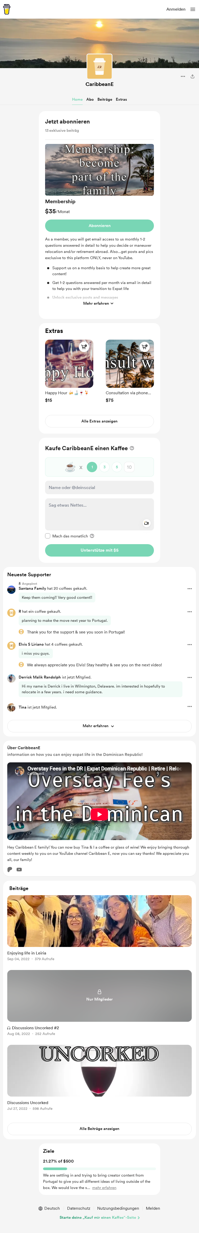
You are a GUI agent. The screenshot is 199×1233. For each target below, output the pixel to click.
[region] (99, 215)
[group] (99, 226)
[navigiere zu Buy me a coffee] (6, 9)
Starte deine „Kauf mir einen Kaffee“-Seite (98, 1217)
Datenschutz (78, 1208)
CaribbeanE (100, 84)
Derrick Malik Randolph (40, 677)
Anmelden (176, 9)
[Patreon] (9, 869)
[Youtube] (19, 869)
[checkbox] (66, 535)
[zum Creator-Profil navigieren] (99, 66)
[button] (193, 9)
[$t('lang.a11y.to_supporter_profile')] (21, 632)
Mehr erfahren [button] (96, 303)
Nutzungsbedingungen (118, 1208)
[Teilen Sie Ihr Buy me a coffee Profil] (192, 76)
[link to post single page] (99, 929)
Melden (153, 1208)
